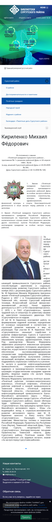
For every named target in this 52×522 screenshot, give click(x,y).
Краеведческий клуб (13, 128)
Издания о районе (13, 114)
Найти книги (8, 18)
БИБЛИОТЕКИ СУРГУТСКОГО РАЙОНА (33, 11)
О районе (10, 87)
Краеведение (16, 68)
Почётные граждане (14, 101)
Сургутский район (26, 68)
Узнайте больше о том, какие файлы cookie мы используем (26, 506)
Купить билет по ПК (43, 18)
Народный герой (13, 107)
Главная (9, 68)
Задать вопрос (44, 59)
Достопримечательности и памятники (21, 94)
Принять (26, 517)
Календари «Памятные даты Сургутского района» (27, 121)
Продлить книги (25, 18)
